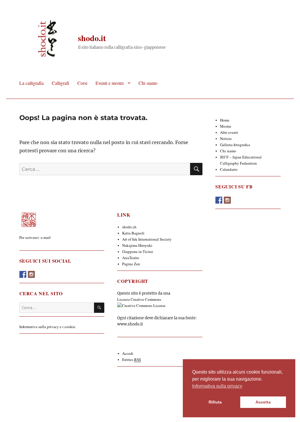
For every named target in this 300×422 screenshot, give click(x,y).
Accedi (127, 353)
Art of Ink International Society (147, 239)
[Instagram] (31, 274)
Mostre (225, 126)
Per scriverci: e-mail (35, 237)
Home (224, 120)
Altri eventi (229, 132)
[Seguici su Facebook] (22, 274)
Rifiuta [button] (215, 402)
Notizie (226, 138)
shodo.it (92, 38)
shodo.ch (129, 226)
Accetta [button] (263, 402)
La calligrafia (31, 83)
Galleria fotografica (235, 144)
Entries (131, 359)
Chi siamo (148, 83)
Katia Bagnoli (133, 233)
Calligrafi (60, 83)
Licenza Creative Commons (139, 299)
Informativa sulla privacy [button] (217, 386)
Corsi (82, 83)
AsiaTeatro (130, 257)
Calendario (229, 169)
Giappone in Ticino (137, 251)
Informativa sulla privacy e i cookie (47, 326)
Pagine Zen (131, 263)
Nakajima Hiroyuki (137, 245)
